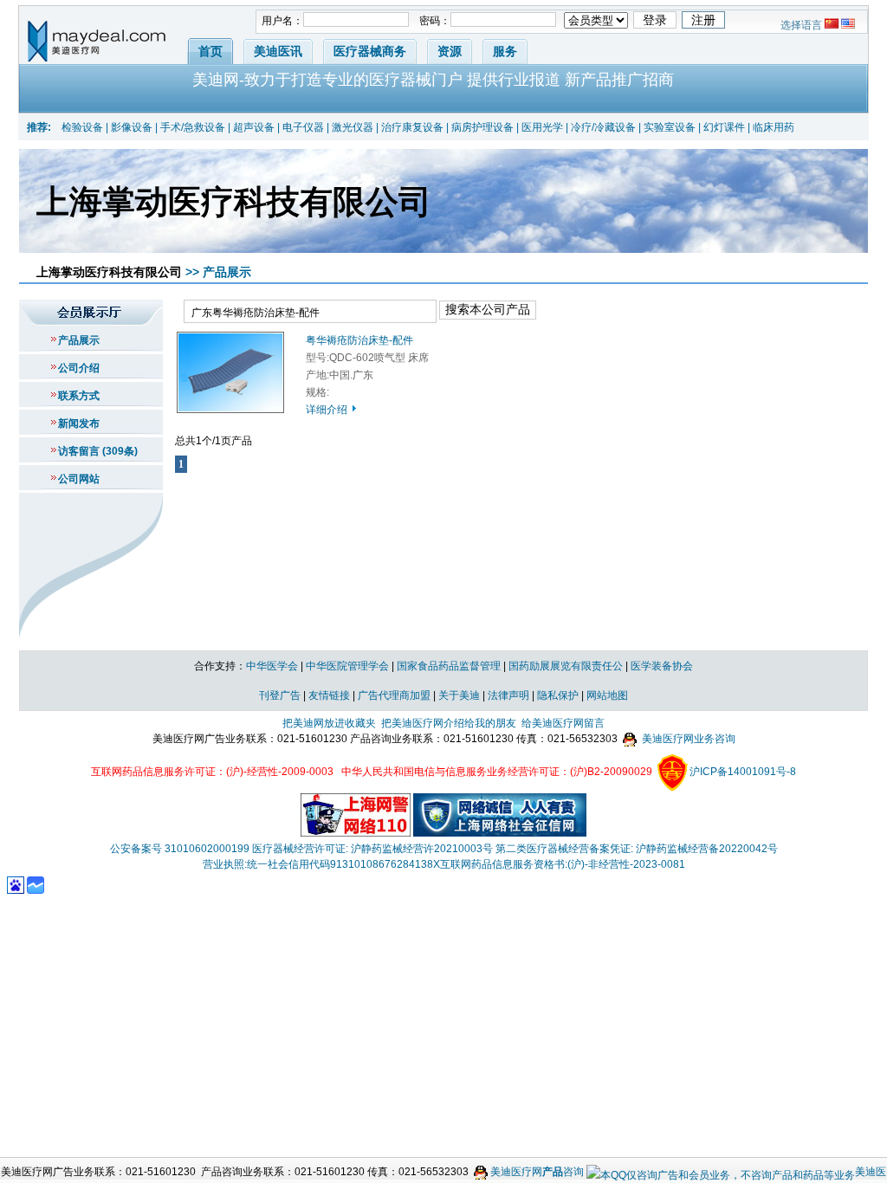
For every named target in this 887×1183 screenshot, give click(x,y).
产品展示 (79, 340)
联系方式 (79, 396)
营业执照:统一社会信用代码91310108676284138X (321, 864)
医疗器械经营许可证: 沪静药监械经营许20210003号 (372, 849)
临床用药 (773, 127)
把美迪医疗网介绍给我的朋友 (448, 723)
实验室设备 (670, 127)
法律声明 (508, 695)
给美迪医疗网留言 (563, 723)
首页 (210, 51)
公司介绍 (79, 368)
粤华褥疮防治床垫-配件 (359, 340)
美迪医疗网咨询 (536, 1172)
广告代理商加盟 (394, 695)
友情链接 (329, 695)
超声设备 (254, 127)
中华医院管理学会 (347, 666)
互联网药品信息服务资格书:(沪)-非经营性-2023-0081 (562, 864)
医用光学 (542, 127)
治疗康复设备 (412, 127)
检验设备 (82, 127)
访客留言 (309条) (98, 451)
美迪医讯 (278, 51)
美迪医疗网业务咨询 (687, 739)
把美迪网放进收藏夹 (329, 723)
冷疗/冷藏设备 (603, 127)
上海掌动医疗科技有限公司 (109, 272)
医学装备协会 (662, 666)
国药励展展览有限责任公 (565, 666)
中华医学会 (272, 666)
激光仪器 (352, 127)
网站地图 (607, 695)
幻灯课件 (724, 127)
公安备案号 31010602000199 (179, 849)
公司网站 (79, 479)
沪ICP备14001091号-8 (743, 772)
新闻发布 (79, 423)
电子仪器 (303, 127)
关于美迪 (459, 695)
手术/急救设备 (192, 127)
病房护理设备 (482, 127)
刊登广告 (280, 695)
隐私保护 (558, 695)
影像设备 (131, 127)
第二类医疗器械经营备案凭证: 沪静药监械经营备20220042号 (636, 849)
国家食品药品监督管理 (449, 666)
